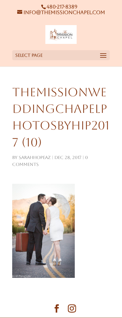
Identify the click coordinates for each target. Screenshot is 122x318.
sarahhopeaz (35, 157)
